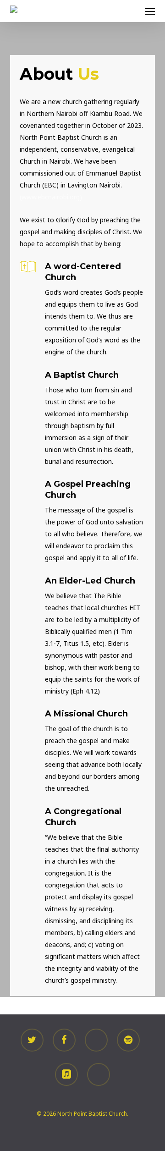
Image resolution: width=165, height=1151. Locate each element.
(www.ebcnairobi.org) (51, 197)
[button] (150, 11)
